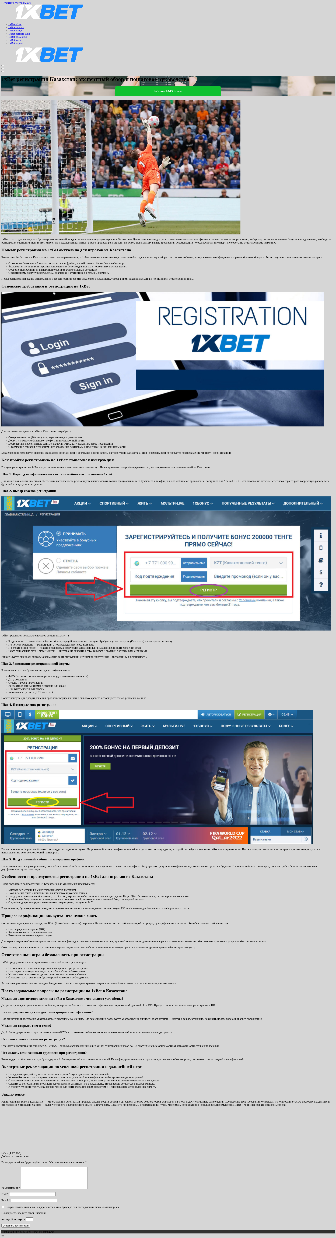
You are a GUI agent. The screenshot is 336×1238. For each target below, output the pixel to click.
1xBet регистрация (19, 33)
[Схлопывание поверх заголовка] (2, 71)
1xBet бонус (15, 30)
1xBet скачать (16, 27)
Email (5, 1200)
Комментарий (10, 1187)
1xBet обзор (15, 24)
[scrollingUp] (2, 1235)
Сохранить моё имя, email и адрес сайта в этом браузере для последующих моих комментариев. (63, 1207)
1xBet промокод (17, 36)
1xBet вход (14, 40)
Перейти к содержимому (16, 2)
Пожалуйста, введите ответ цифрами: (23, 1212)
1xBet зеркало (16, 43)
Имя (5, 1193)
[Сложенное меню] (2, 65)
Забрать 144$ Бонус (168, 91)
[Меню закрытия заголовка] (2, 68)
